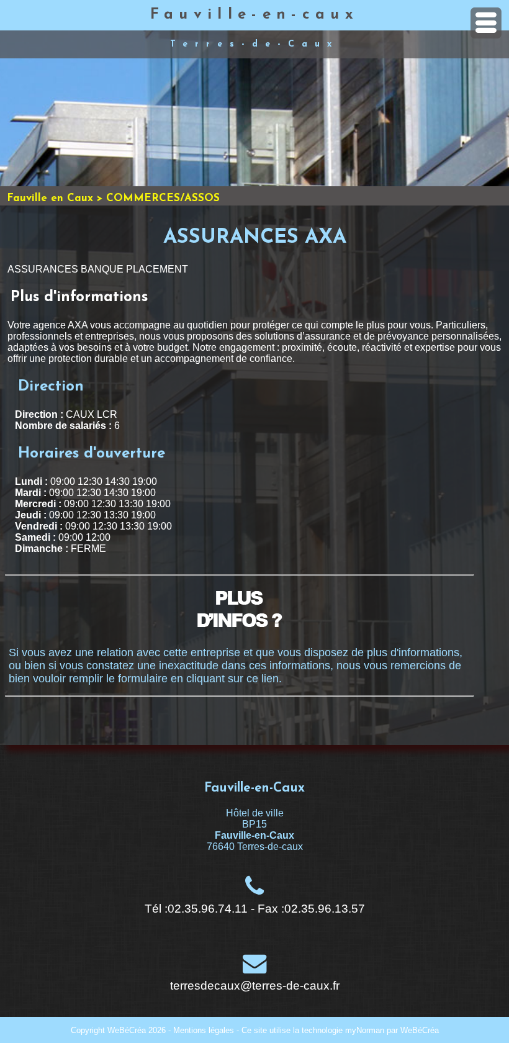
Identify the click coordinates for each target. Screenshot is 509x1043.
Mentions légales (203, 1030)
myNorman (364, 1030)
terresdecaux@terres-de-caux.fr (255, 985)
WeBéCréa (126, 1030)
